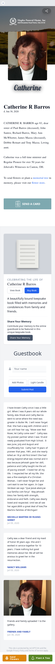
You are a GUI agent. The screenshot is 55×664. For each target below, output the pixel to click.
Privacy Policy (19, 650)
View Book (15, 290)
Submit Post (27, 389)
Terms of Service (36, 650)
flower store (38, 182)
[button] (27, 598)
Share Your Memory (20, 337)
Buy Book (32, 290)
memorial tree (40, 178)
